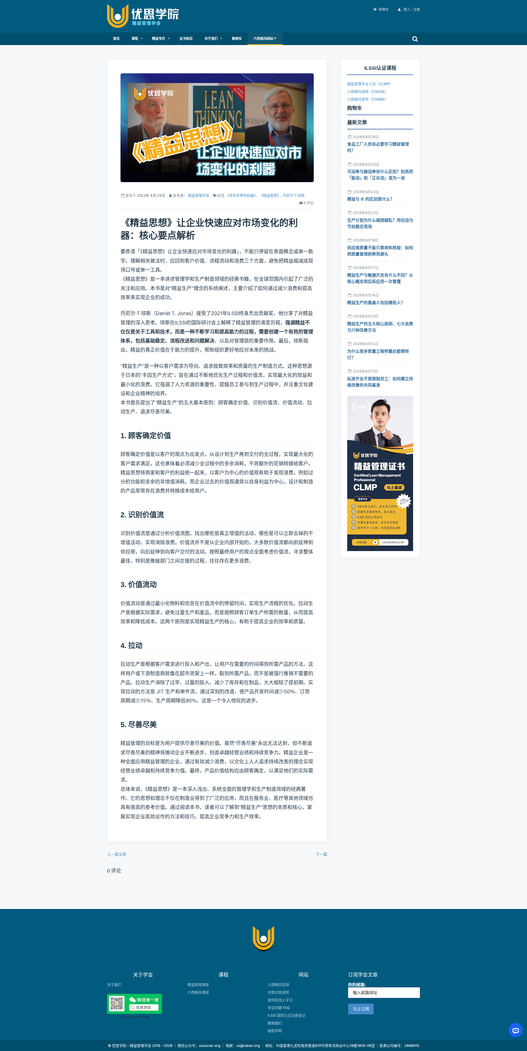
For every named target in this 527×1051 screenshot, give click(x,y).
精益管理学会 (198, 195)
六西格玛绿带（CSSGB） (367, 91)
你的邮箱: (357, 984)
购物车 (384, 9)
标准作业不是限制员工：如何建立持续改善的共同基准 (380, 382)
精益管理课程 (198, 984)
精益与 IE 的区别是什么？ (370, 199)
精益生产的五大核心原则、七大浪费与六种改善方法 (380, 327)
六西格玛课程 (198, 992)
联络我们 (275, 1023)
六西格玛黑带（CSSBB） (367, 99)
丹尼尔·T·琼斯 (294, 195)
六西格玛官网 (278, 984)
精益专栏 (158, 39)
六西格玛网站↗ (265, 39)
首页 (116, 39)
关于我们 (211, 39)
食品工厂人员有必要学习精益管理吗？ (378, 147)
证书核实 (186, 39)
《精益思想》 (270, 195)
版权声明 (275, 1030)
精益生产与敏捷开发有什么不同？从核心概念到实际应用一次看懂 (380, 278)
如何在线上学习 (280, 1000)
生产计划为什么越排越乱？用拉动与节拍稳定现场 (380, 223)
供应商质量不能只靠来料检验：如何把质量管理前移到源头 (380, 251)
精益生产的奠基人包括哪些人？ (376, 302)
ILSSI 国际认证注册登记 (286, 1015)
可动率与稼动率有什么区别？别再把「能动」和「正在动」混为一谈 (380, 174)
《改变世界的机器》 (241, 195)
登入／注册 (411, 9)
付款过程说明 (278, 992)
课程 (134, 39)
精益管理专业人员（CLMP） (370, 84)
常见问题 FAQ (279, 1007)
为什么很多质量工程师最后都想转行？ (378, 354)
